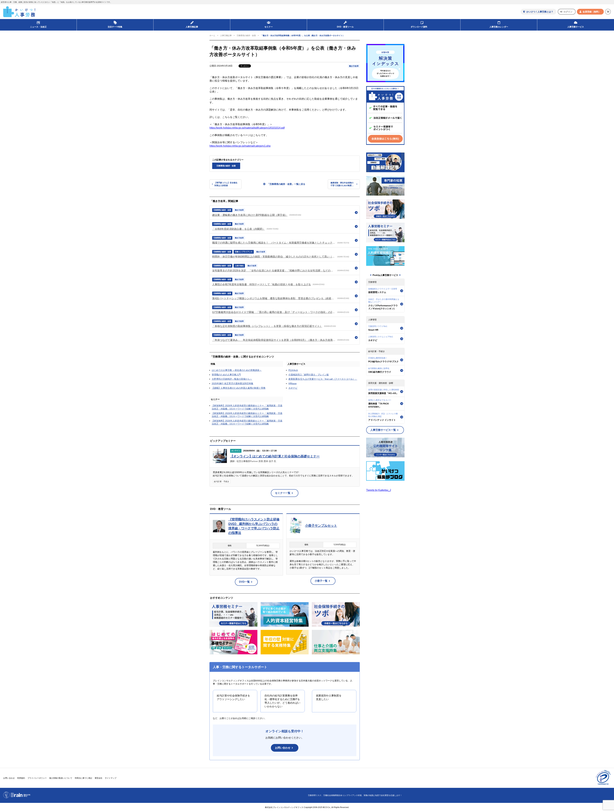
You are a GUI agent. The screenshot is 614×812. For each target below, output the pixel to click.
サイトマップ (110, 778)
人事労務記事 (192, 27)
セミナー (215, 399)
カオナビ (292, 388)
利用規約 (21, 778)
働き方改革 (354, 66)
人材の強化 (239, 266)
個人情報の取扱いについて (60, 778)
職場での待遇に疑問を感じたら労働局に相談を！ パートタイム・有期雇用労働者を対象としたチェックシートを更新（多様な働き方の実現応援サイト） (273, 242)
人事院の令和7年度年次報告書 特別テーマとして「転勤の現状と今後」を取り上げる (261, 284)
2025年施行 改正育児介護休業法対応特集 (232, 383)
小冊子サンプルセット (321, 525)
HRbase (292, 383)
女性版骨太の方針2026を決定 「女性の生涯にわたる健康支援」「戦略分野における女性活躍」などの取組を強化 (273, 270)
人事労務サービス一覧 (383, 430)
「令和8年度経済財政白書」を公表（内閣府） (238, 229)
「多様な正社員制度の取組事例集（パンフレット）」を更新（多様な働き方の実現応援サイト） (267, 326)
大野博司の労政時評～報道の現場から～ (232, 379)
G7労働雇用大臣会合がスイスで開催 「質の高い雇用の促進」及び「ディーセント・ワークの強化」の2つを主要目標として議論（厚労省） (273, 312)
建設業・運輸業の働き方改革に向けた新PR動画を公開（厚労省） (249, 215)
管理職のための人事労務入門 (226, 374)
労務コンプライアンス (243, 252)
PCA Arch (293, 370)
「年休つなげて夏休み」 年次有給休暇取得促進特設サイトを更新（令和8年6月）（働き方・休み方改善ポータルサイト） (273, 340)
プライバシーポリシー (37, 778)
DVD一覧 (244, 581)
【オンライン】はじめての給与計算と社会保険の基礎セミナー (275, 456)
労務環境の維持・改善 (246, 35)
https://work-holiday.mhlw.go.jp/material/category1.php (240, 146)
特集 (213, 364)
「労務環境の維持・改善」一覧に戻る (286, 184)
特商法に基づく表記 (83, 778)
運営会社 (98, 778)
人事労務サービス (575, 27)
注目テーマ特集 (115, 27)
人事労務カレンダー (498, 27)
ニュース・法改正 (38, 27)
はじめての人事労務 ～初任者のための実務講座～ (237, 370)
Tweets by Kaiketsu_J (378, 490)
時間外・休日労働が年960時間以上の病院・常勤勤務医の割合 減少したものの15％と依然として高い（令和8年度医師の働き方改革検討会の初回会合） (273, 256)
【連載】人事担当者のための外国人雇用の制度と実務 (238, 388)
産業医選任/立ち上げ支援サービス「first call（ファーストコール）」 (322, 379)
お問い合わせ (282, 747)
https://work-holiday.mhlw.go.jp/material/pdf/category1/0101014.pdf (247, 127)
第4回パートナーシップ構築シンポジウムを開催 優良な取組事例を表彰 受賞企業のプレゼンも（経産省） (273, 298)
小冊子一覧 (321, 580)
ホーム (212, 35)
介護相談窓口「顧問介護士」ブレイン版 (308, 374)
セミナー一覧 (282, 493)
